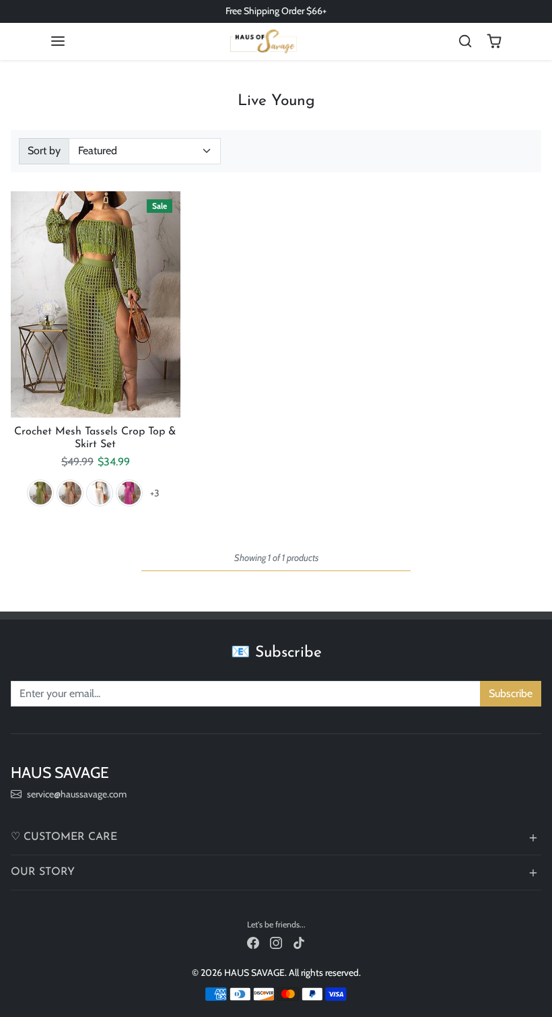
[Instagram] (276, 942)
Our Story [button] (43, 872)
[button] (58, 41)
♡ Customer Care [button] (64, 837)
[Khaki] (70, 493)
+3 (155, 493)
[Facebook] (253, 942)
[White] (99, 493)
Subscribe (510, 693)
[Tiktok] (298, 942)
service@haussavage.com (77, 794)
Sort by (44, 150)
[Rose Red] (129, 493)
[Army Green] (40, 493)
